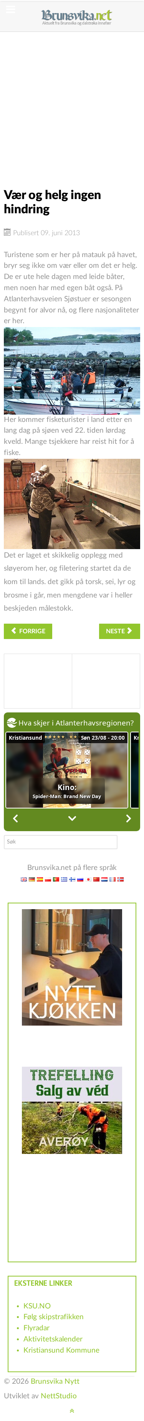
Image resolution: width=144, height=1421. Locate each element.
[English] (24, 879)
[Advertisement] (72, 104)
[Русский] (80, 879)
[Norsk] (121, 879)
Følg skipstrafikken (53, 1317)
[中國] (96, 879)
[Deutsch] (32, 879)
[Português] (56, 879)
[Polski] (48, 879)
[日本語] (88, 879)
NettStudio (59, 1396)
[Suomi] (72, 879)
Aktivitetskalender (53, 1339)
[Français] (112, 879)
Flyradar (36, 1328)
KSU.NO (37, 1306)
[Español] (40, 879)
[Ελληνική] (64, 879)
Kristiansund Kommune (61, 1350)
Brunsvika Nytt (55, 1381)
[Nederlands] (104, 879)
